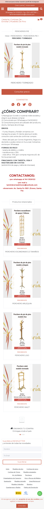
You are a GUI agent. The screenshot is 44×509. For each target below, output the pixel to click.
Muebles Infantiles (18, 484)
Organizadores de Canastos (12, 478)
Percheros (28, 475)
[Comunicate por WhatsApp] (39, 493)
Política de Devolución (31, 487)
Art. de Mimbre (17, 475)
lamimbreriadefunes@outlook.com (22, 14)
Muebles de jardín (20, 481)
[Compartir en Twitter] (24, 104)
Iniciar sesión (30, 5)
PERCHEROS (16, 36)
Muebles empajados (29, 472)
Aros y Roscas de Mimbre (33, 478)
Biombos (29, 484)
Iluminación (7, 481)
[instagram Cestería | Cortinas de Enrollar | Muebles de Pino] (21, 419)
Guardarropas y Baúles (13, 487)
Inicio (7, 36)
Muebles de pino (18, 469)
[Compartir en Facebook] (18, 104)
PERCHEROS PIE (31, 36)
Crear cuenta (19, 5)
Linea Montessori (34, 481)
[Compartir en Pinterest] (30, 104)
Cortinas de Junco (32, 469)
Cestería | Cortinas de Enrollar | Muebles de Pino (14, 21)
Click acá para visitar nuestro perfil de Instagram (22, 1)
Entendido (22, 506)
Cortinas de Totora (14, 472)
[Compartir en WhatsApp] (13, 104)
